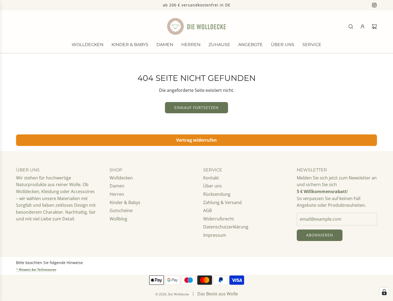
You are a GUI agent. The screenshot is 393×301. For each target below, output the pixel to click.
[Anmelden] (362, 26)
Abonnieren (319, 235)
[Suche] (351, 26)
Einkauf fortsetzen (196, 107)
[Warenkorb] (374, 26)
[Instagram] (374, 5)
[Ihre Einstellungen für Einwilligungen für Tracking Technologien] (384, 292)
